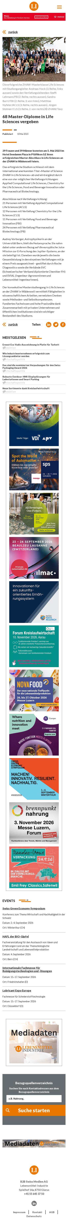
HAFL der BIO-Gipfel (15, 936)
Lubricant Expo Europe (16, 990)
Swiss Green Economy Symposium (23, 908)
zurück (13, 32)
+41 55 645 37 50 (34, 1193)
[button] (48, 324)
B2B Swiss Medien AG (34, 1181)
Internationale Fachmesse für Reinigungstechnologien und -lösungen (27, 969)
